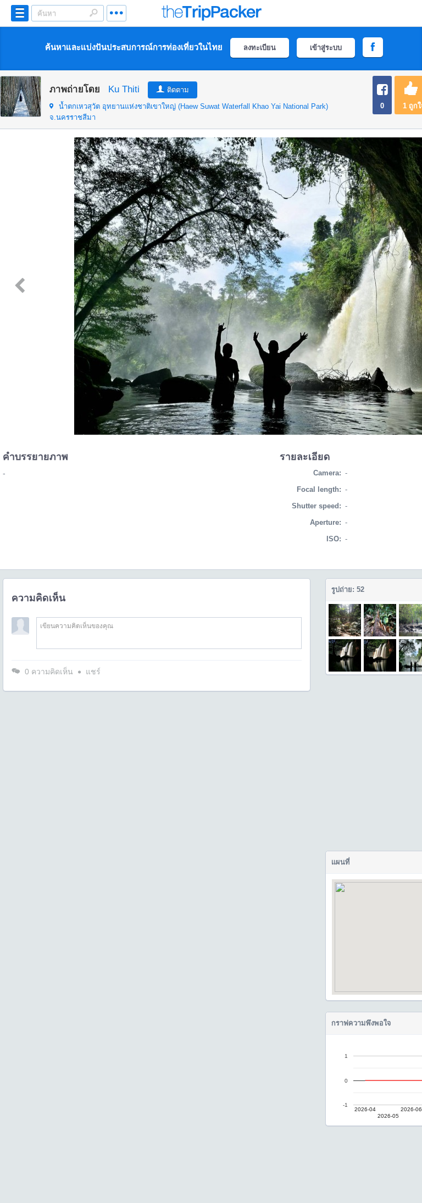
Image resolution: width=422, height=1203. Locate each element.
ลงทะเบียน (259, 47)
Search (93, 13)
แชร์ (93, 671)
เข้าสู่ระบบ (326, 47)
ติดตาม (178, 90)
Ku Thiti (124, 89)
